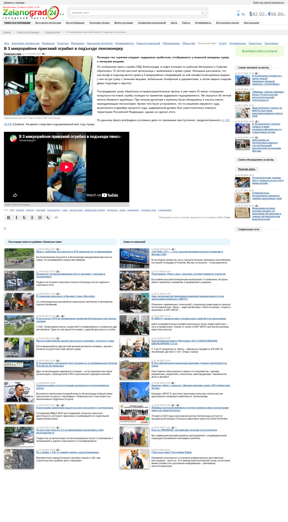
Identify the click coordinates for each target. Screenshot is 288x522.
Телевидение (237, 43)
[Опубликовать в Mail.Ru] (40, 217)
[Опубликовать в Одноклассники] (32, 217)
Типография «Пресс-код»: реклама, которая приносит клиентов (188, 274)
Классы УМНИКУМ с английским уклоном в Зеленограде (184, 430)
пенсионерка (53, 210)
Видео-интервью (123, 22)
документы (112, 210)
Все (7, 43)
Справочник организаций (152, 22)
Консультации (251, 22)
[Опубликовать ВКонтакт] (8, 217)
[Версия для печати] (56, 218)
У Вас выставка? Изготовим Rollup (171, 452)
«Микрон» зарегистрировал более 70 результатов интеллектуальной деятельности (268, 96)
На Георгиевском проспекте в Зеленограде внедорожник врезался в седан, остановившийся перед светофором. (74, 258)
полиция (20, 210)
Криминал (48, 43)
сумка (65, 210)
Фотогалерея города (227, 22)
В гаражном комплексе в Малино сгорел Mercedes (65, 296)
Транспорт (255, 43)
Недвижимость (203, 22)
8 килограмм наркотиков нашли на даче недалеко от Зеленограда (74, 407)
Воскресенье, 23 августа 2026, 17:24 (21, 7)
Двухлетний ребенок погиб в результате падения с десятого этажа (75, 341)
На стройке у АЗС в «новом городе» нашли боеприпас (67, 452)
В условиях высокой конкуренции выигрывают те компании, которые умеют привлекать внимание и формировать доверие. (189, 281)
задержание (133, 210)
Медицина (77, 43)
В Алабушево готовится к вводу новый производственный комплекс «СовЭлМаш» (267, 80)
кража (122, 210)
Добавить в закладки (14, 2)
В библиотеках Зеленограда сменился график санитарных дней (267, 196)
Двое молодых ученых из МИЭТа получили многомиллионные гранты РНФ (267, 112)
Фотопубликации (75, 22)
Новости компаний (148, 43)
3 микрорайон (165, 210)
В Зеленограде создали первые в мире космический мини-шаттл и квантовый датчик (267, 128)
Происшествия (52, 32)
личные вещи (76, 210)
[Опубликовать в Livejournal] (48, 217)
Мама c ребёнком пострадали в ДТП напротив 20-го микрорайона (74, 251)
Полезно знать (246, 169)
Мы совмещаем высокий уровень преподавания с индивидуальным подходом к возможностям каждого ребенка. (188, 437)
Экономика (271, 43)
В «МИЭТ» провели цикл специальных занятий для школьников (188, 318)
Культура (63, 43)
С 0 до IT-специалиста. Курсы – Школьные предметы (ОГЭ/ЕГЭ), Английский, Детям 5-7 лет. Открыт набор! (187, 350)
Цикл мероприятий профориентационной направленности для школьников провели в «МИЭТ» (187, 297)
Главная (7, 32)
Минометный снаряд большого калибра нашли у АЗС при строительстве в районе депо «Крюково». (68, 459)
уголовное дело (148, 210)
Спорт (223, 43)
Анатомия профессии (26, 43)
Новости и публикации (17, 22)
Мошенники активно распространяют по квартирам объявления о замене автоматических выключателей (266, 214)
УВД (12, 210)
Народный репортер (100, 43)
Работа (186, 22)
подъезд (30, 210)
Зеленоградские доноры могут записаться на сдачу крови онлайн (268, 180)
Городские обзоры (99, 22)
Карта (174, 22)
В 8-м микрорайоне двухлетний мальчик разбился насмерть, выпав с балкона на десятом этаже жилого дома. (74, 347)
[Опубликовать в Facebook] (16, 217)
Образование (171, 43)
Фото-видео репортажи (48, 22)
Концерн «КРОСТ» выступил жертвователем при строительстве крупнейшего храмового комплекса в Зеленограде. (187, 395)
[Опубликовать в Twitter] (24, 217)
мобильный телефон (94, 210)
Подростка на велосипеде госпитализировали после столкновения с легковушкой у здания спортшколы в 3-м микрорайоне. (74, 439)
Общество (188, 43)
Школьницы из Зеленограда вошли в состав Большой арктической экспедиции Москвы (266, 145)
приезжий (40, 210)
